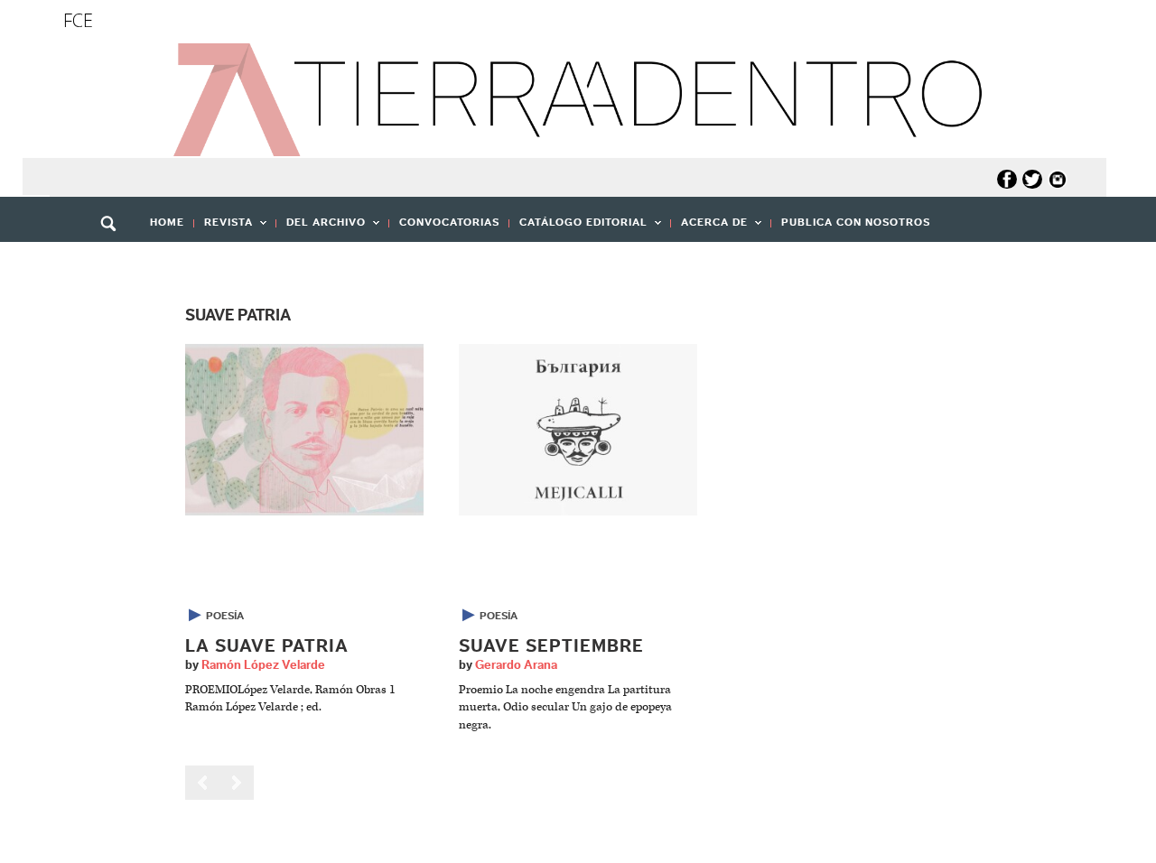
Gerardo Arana (516, 665)
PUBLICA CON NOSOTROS (855, 222)
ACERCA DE (709, 228)
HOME (167, 222)
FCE (78, 20)
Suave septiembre (551, 646)
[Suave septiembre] (578, 429)
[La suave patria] (304, 429)
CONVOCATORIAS (449, 222)
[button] (115, 262)
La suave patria (267, 646)
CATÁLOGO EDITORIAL (578, 228)
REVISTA (223, 228)
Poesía (225, 615)
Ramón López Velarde (263, 665)
